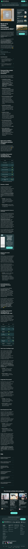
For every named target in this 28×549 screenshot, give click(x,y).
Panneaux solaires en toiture (11, 527)
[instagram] (13, 522)
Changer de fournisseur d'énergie (5, 531)
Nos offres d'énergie (4, 525)
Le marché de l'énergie (21, 530)
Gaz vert (4, 528)
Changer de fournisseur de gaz (5, 536)
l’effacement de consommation (5, 219)
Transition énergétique (21, 528)
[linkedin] (14, 522)
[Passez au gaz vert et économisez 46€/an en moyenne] (14, 5)
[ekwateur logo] (5, 1)
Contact (6, 546)
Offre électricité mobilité (16, 528)
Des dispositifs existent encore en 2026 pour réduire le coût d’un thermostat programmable (7, 130)
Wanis (19, 14)
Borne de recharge (16, 526)
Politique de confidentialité (16, 546)
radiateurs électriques (5, 83)
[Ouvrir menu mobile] (26, 1)
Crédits (13, 547)
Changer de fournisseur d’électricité (4, 534)
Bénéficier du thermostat (9, 247)
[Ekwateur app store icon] (18, 522)
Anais (19, 18)
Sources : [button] (2, 487)
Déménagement (22, 534)
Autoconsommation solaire (11, 525)
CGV (8, 546)
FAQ (3, 546)
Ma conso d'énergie (22, 526)
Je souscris (23, 1)
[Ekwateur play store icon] (23, 522)
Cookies (11, 546)
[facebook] (10, 522)
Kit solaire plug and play (11, 529)
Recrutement (9, 547)
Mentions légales (23, 546)
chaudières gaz (4, 84)
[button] (7, 458)
